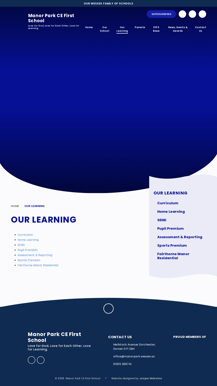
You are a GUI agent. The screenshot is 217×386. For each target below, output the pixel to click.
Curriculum (25, 235)
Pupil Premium (28, 250)
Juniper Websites (150, 378)
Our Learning (34, 206)
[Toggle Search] (202, 14)
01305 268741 (122, 364)
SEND (21, 245)
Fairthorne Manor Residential (38, 265)
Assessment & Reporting (35, 255)
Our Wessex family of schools (108, 3)
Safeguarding (161, 14)
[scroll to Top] (108, 308)
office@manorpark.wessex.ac (134, 356)
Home (15, 206)
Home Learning (28, 240)
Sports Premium (29, 260)
